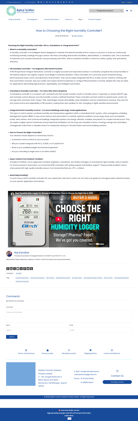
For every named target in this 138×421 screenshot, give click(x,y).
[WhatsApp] (18, 268)
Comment (9, 307)
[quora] (61, 2)
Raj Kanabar (78, 36)
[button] (127, 11)
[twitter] (44, 2)
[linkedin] (38, 2)
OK (69, 418)
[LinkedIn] (11, 268)
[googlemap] (66, 2)
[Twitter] (14, 268)
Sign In (123, 2)
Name (8, 325)
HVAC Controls (108, 278)
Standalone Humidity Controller (93, 278)
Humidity (18, 273)
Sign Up (129, 2)
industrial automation (22, 278)
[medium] (72, 2)
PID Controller (50, 278)
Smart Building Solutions (121, 278)
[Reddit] (28, 268)
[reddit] (69, 2)
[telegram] (58, 2)
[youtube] (47, 2)
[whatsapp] (55, 2)
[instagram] (52, 2)
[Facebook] (7, 268)
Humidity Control (77, 278)
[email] (49, 2)
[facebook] (41, 2)
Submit (11, 337)
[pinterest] (63, 2)
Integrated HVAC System (63, 278)
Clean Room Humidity (22, 281)
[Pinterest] (24, 268)
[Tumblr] (31, 268)
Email (71, 325)
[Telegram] (21, 268)
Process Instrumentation (37, 278)
